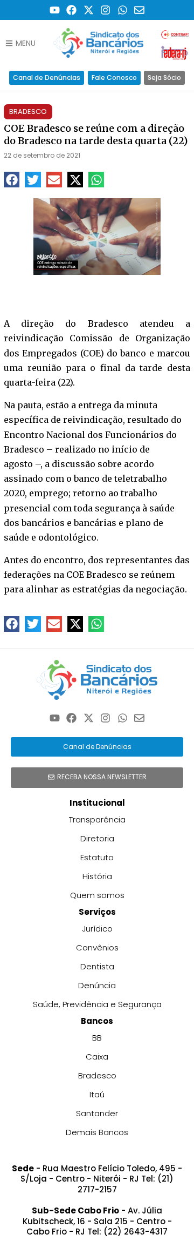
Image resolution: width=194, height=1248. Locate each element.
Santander (97, 1113)
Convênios (97, 947)
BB (97, 1037)
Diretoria (97, 838)
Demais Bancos (97, 1132)
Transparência (97, 819)
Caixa (97, 1056)
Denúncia (97, 985)
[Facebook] (71, 10)
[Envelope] (140, 10)
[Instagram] (106, 10)
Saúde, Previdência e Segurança (97, 1004)
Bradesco (28, 111)
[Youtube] (54, 10)
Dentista (97, 966)
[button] (11, 179)
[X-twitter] (88, 10)
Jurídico (97, 928)
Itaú (97, 1094)
